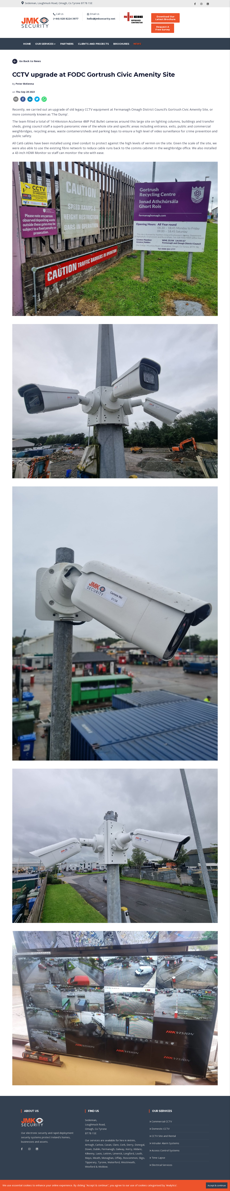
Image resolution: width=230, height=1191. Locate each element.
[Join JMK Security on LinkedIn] (208, 4)
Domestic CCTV (161, 1128)
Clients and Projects (93, 43)
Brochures (121, 43)
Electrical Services (162, 1165)
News (137, 43)
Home (27, 43)
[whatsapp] (44, 99)
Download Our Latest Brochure (165, 18)
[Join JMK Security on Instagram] (201, 4)
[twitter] (37, 99)
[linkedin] (30, 99)
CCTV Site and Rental (164, 1136)
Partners (67, 43)
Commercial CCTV (162, 1121)
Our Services (44, 43)
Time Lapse (158, 1157)
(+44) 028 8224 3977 (65, 18)
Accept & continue (217, 1185)
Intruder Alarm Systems (165, 1143)
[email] (15, 99)
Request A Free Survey (162, 28)
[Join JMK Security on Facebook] (195, 4)
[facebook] (22, 99)
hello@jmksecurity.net (101, 18)
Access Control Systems (165, 1150)
